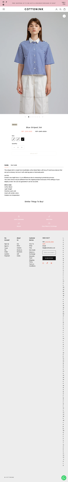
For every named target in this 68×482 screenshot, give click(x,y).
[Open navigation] (4, 9)
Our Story (18, 245)
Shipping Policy (31, 261)
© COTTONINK (9, 477)
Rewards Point (31, 257)
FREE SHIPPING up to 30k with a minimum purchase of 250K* (34, 3)
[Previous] (25, 116)
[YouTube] (6, 2)
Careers (19, 248)
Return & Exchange (32, 253)
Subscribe (49, 258)
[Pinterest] (3, 4)
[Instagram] (3, 2)
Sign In (6, 246)
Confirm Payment (7, 255)
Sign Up (6, 244)
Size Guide (32, 250)
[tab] (6, 165)
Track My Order (6, 250)
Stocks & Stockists (19, 251)
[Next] (42, 116)
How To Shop (31, 245)
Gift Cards (18, 255)
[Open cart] (64, 9)
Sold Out (34, 153)
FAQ (30, 248)
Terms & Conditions (32, 265)
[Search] (60, 9)
